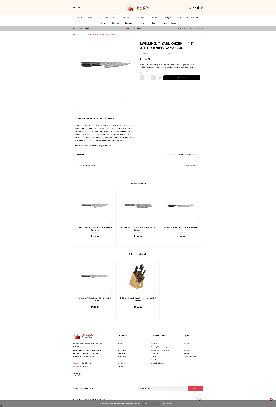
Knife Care (115, 23)
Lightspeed (97, 399)
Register (186, 343)
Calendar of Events (192, 18)
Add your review (191, 165)
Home (75, 34)
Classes (178, 18)
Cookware (142, 23)
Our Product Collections (158, 363)
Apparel (102, 23)
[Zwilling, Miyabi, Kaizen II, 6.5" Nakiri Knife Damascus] (138, 205)
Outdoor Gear (124, 18)
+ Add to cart (182, 78)
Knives (80, 18)
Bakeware (128, 23)
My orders (187, 347)
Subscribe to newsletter (84, 388)
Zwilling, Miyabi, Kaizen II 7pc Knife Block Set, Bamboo (138, 299)
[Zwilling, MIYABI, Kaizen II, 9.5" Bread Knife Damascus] (181, 205)
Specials (153, 360)
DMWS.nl (111, 399)
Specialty (154, 18)
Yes (145, 403)
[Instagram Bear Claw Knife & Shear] (79, 373)
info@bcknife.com (83, 366)
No (155, 403)
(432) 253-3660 (86, 363)
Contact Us (154, 353)
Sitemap (153, 356)
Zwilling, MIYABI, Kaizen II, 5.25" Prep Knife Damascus (95, 228)
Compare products (190, 356)
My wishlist (187, 353)
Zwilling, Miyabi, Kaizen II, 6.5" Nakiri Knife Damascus (138, 228)
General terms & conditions (160, 350)
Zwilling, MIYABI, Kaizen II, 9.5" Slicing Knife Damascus (95, 299)
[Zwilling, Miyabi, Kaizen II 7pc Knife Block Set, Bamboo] (138, 276)
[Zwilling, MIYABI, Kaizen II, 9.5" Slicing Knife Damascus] (95, 276)
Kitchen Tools (93, 18)
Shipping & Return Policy (159, 347)
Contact (164, 23)
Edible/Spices (140, 18)
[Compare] (79, 8)
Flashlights (167, 18)
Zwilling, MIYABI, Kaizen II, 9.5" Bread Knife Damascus (181, 228)
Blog (153, 23)
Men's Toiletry (109, 18)
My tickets (187, 350)
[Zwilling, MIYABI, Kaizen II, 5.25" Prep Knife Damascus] (95, 205)
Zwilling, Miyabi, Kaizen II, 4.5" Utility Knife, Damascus (99, 34)
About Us (154, 343)
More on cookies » (168, 403)
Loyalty (173, 23)
